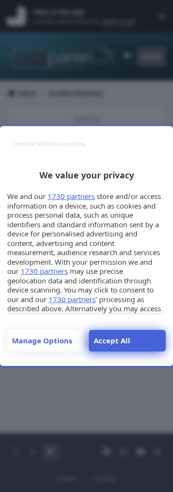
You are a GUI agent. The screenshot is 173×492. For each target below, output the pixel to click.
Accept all (112, 340)
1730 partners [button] (71, 196)
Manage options (42, 340)
